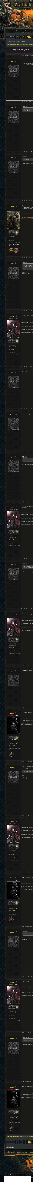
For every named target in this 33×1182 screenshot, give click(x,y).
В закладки (11, 0)
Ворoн (12, 713)
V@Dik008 (23, 41)
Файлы (22, 30)
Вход (24, 9)
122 (24, 36)
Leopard (12, 316)
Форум (13, 30)
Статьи (17, 30)
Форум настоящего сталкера (14, 44)
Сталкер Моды (28, 30)
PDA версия (17, 0)
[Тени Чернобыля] (24, 6)
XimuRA (12, 206)
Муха (12, 61)
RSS (31, 0)
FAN (19, 41)
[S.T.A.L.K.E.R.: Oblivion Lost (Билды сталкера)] (18, 6)
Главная (8, 30)
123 (27, 36)
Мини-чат (8, 1174)
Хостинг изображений (25, 0)
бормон (12, 415)
